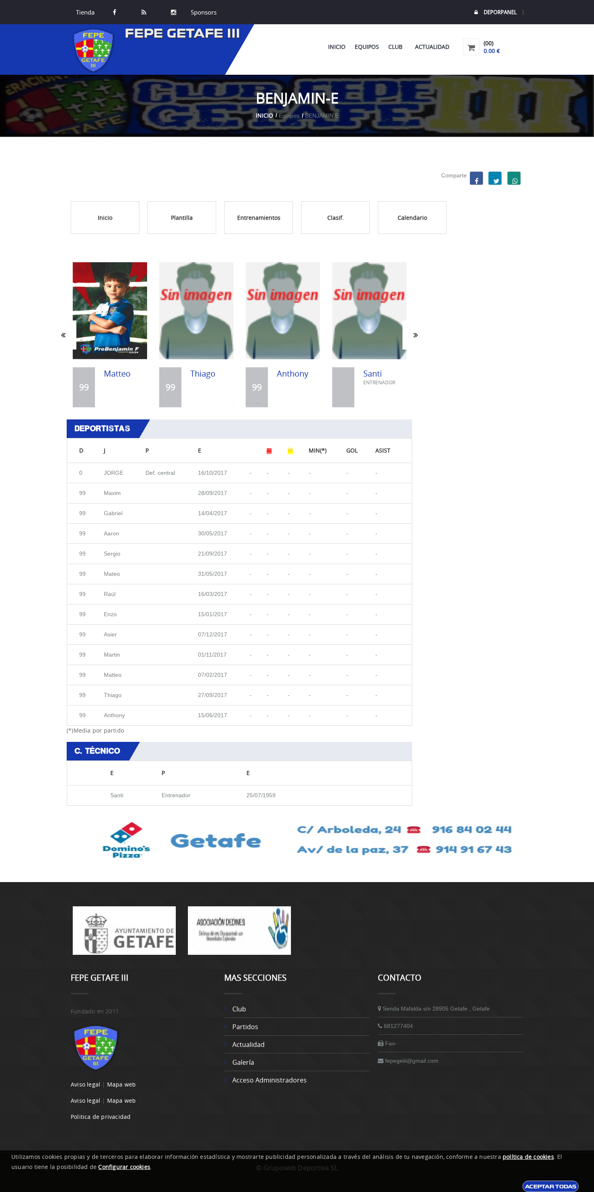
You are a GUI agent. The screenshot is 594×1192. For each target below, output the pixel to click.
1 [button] (221, 403)
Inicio (336, 47)
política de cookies (528, 1156)
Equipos (367, 47)
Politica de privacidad (101, 1116)
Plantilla (182, 217)
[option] (110, 334)
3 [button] (246, 403)
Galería (243, 1062)
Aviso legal (85, 1084)
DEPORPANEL (500, 12)
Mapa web (121, 1084)
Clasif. (335, 217)
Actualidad (432, 47)
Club (397, 47)
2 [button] (234, 403)
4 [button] (258, 403)
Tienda (85, 12)
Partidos (245, 1026)
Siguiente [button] (415, 335)
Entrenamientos (258, 217)
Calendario (412, 217)
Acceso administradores (269, 1080)
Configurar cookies (124, 1167)
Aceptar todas (550, 1186)
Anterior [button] (63, 335)
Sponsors (203, 12)
